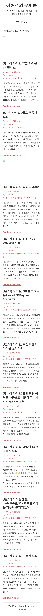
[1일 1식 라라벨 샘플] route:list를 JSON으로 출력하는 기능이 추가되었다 (20, 503)
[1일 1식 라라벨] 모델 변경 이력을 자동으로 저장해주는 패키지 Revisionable (21, 397)
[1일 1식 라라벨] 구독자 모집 (20, 556)
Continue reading (11, 106)
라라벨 (19, 78)
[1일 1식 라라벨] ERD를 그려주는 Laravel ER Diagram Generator (21, 295)
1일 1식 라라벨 (10, 78)
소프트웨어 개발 (29, 78)
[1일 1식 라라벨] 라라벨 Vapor (21, 187)
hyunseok (9, 75)
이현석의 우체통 (21, 5)
